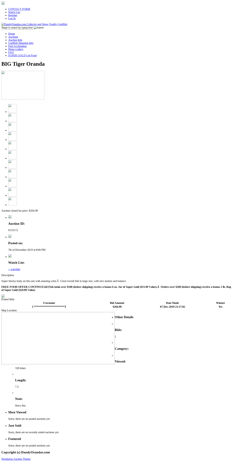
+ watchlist (14, 269)
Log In (12, 18)
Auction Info (15, 39)
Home (11, 33)
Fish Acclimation (17, 46)
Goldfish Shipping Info (20, 43)
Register (12, 15)
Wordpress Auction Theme (15, 459)
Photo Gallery (15, 49)
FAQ (11, 52)
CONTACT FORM (19, 9)
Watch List (14, 12)
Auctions (13, 36)
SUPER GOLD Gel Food (22, 55)
